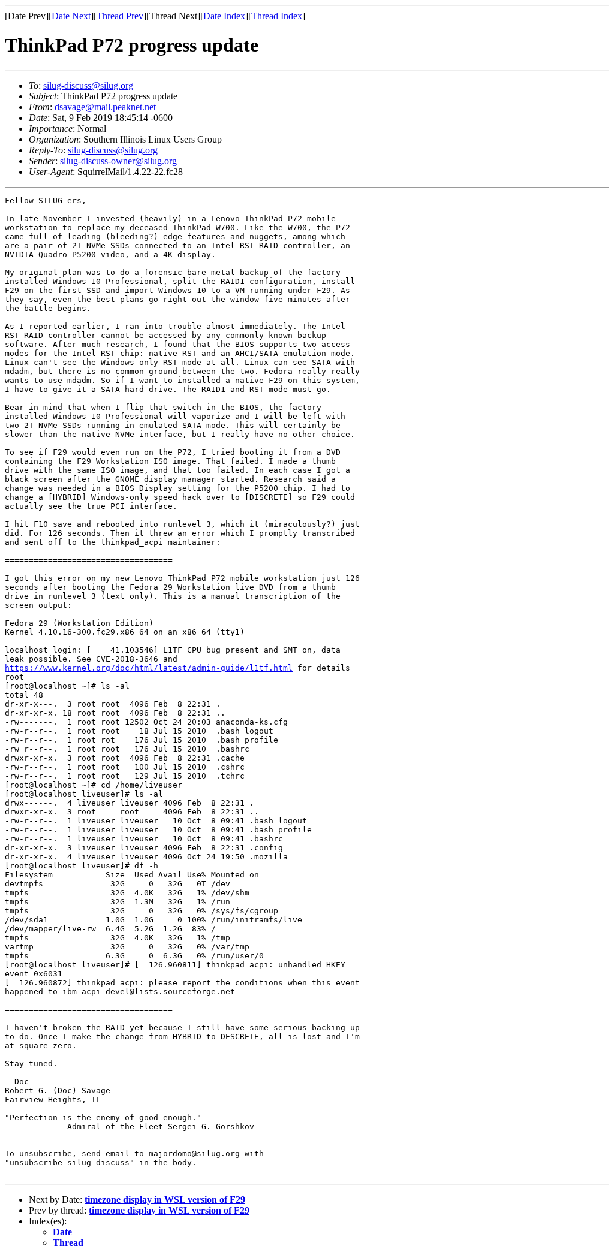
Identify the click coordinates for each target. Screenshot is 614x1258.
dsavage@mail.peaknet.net (105, 107)
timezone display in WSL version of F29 (165, 1199)
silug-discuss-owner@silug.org (118, 161)
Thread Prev (120, 16)
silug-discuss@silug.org (88, 85)
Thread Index (276, 16)
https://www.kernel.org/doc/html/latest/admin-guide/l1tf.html (149, 667)
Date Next (71, 16)
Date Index (224, 16)
